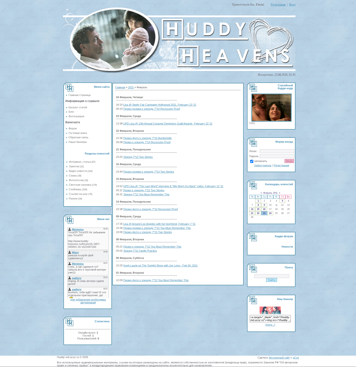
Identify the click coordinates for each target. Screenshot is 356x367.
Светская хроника (80, 184)
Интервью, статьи (80, 161)
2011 (131, 87)
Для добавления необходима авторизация (88, 301)
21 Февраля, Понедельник (133, 149)
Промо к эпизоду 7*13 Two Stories (143, 190)
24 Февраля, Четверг (129, 97)
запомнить (260, 161)
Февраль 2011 (270, 193)
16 (264, 209)
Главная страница (80, 95)
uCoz (296, 357)
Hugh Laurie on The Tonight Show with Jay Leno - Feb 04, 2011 (160, 265)
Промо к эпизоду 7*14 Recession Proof (146, 142)
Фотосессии (76, 180)
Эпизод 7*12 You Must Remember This (146, 194)
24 (270, 213)
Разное (73, 198)
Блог (71, 111)
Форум (73, 128)
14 (252, 209)
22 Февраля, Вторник (130, 130)
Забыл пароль (262, 165)
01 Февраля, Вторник (130, 272)
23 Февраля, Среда (128, 116)
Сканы (73, 175)
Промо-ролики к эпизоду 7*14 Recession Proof (151, 108)
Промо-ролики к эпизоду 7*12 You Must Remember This (157, 228)
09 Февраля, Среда (128, 216)
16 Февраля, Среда (128, 164)
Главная (120, 87)
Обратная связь (78, 137)
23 (264, 213)
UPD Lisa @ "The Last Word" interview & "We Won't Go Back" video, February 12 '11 (173, 186)
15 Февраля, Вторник (130, 178)
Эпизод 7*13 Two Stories (138, 156)
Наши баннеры (78, 141)
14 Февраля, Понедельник (133, 201)
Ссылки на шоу (78, 193)
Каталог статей (78, 107)
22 (258, 213)
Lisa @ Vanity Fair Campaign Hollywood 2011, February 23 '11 (159, 104)
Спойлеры (75, 189)
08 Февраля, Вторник (130, 239)
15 (258, 209)
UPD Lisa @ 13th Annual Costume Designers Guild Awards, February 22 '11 (167, 123)
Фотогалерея (76, 116)
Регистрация (278, 4)
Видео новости (78, 170)
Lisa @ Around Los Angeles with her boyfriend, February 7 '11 (159, 223)
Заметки (74, 166)
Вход (292, 4)
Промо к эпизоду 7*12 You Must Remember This (152, 246)
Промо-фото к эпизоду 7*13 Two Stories (147, 232)
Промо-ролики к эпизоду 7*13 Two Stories (148, 171)
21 (252, 213)
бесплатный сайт (279, 357)
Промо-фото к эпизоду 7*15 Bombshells (147, 138)
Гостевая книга (78, 133)
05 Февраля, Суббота (130, 258)
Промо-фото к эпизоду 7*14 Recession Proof (150, 209)
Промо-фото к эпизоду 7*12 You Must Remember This (156, 280)
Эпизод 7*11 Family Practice (140, 250)
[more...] (270, 324)
